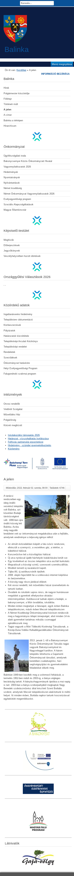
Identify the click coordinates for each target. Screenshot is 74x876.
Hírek (6, 88)
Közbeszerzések (12, 325)
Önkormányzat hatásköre (17, 363)
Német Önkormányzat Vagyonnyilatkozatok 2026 (29, 193)
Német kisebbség (13, 188)
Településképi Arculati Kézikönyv (21, 341)
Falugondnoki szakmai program (20, 373)
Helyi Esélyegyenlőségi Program (20, 368)
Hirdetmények (11, 172)
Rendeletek (9, 352)
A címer (8, 115)
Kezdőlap (21, 70)
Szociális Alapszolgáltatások (18, 204)
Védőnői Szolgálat (13, 409)
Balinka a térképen (13, 120)
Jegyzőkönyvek (12, 250)
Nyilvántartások (12, 182)
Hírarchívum (10, 125)
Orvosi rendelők (12, 403)
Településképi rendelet (15, 346)
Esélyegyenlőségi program (17, 199)
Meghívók (9, 240)
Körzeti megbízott (13, 425)
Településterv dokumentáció (18, 319)
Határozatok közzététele (16, 336)
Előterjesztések (12, 245)
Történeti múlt (11, 104)
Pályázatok (9, 330)
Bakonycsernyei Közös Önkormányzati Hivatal (28, 161)
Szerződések (10, 357)
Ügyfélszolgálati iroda (15, 155)
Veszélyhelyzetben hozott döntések (22, 256)
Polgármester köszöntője (16, 93)
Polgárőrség (10, 420)
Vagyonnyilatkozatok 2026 (17, 166)
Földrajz (8, 98)
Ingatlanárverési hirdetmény (18, 314)
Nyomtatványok (12, 177)
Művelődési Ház (12, 414)
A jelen (7, 109)
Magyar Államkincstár (15, 209)
